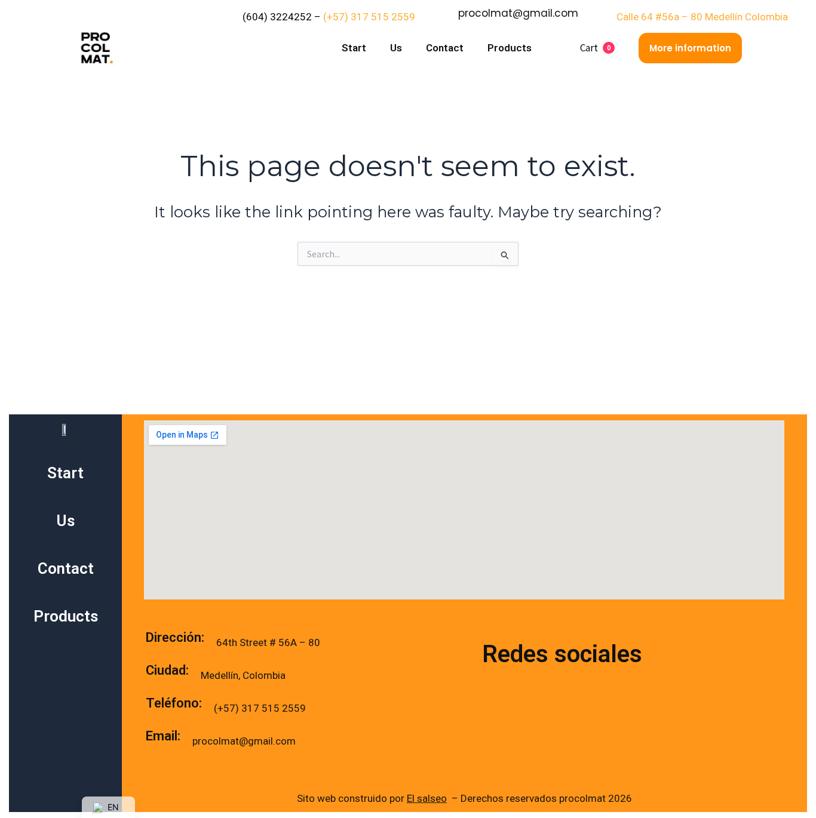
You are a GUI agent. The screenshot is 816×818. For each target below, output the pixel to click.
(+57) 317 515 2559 (370, 17)
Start (354, 48)
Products (509, 48)
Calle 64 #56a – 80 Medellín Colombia (702, 17)
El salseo (427, 798)
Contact (445, 48)
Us (396, 48)
